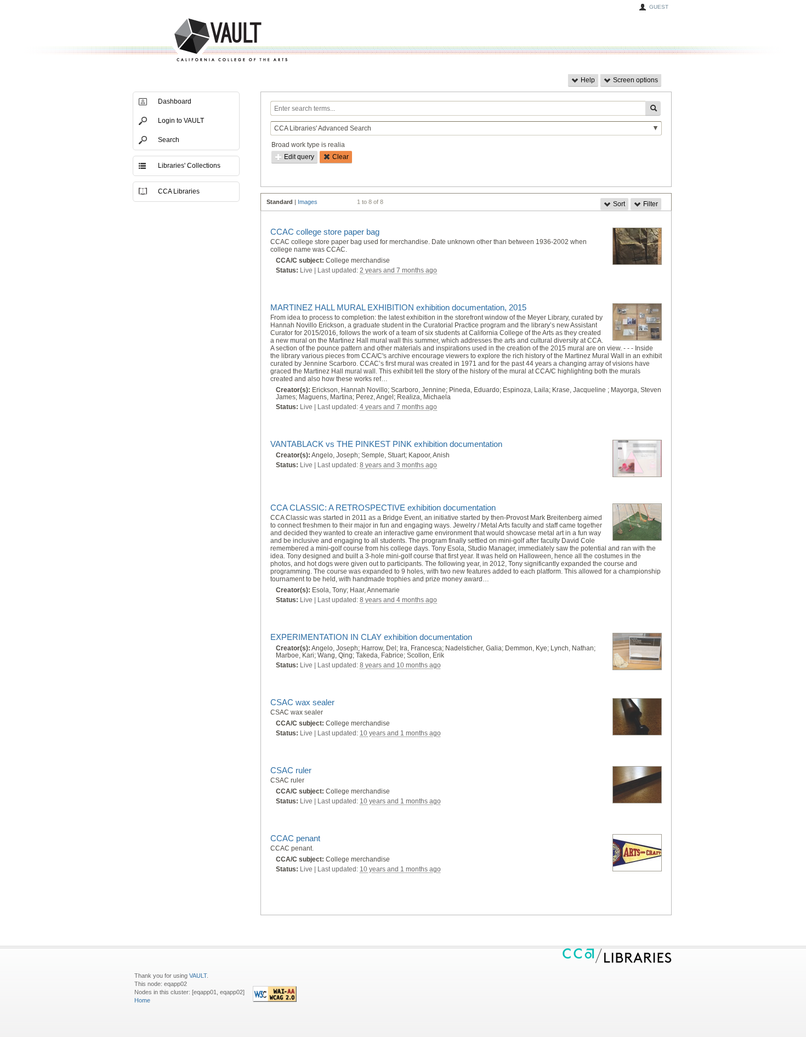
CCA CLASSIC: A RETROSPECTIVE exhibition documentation (383, 507)
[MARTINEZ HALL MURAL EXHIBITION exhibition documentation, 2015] (637, 322)
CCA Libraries (179, 191)
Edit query (298, 157)
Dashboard (174, 101)
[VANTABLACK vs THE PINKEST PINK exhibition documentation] (637, 459)
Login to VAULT (181, 120)
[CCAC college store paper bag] (637, 247)
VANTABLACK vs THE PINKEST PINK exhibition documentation (386, 444)
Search (168, 140)
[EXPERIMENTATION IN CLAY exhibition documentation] (637, 652)
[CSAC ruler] (637, 785)
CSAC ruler (290, 770)
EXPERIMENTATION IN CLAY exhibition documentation (371, 637)
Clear (340, 157)
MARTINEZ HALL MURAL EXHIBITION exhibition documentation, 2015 (398, 307)
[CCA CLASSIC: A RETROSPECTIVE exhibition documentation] (637, 522)
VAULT (189, 40)
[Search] (653, 108)
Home (142, 1000)
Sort (618, 204)
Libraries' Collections (189, 165)
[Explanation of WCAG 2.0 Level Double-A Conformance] (275, 999)
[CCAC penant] (637, 853)
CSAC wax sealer (302, 702)
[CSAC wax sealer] (637, 717)
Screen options (634, 80)
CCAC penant (295, 838)
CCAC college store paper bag (324, 231)
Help (587, 80)
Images (307, 202)
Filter (650, 204)
